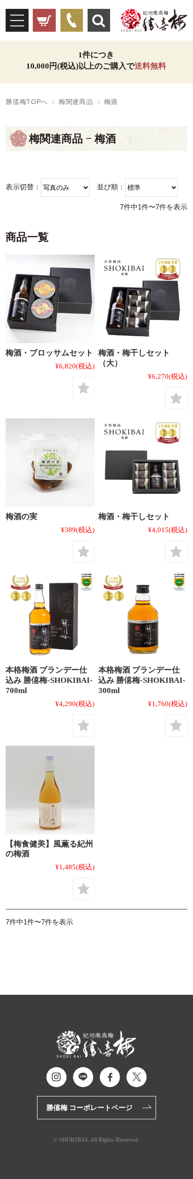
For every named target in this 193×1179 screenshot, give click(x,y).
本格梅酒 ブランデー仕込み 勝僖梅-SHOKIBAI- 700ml (49, 680)
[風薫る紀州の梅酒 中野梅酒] (50, 790)
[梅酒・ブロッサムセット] (50, 299)
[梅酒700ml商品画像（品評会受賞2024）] (50, 616)
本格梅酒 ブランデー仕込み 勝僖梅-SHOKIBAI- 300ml (142, 680)
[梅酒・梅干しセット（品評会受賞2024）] (142, 462)
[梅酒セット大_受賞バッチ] (142, 299)
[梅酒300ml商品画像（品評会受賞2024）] (142, 616)
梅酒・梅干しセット (134, 516)
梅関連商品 (76, 101)
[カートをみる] (44, 20)
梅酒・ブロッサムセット (49, 352)
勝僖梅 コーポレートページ (89, 1107)
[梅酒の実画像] (50, 462)
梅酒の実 (21, 516)
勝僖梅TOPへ (27, 101)
